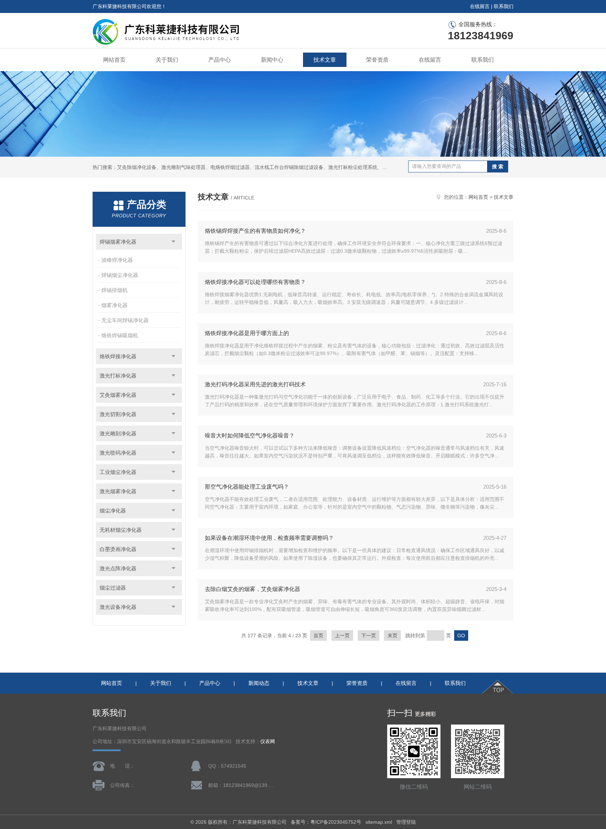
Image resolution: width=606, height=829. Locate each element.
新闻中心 (272, 60)
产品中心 (219, 60)
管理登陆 (406, 822)
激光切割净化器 (118, 414)
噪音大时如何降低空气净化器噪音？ (250, 436)
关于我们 (167, 60)
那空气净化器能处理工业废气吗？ (247, 487)
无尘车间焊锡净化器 (125, 320)
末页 (392, 635)
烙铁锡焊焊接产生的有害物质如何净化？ (255, 231)
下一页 (368, 635)
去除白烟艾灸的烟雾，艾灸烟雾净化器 (252, 589)
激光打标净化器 (118, 376)
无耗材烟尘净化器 (121, 530)
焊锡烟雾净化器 (118, 242)
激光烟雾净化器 (118, 491)
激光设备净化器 (118, 607)
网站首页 (114, 60)
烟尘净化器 (113, 511)
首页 (318, 635)
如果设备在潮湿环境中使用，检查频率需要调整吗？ (269, 538)
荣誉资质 (377, 60)
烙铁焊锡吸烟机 (119, 335)
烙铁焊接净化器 (118, 356)
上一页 (342, 635)
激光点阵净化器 (118, 568)
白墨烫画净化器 (118, 549)
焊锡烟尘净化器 (119, 275)
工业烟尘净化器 (118, 472)
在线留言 (480, 6)
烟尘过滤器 (113, 588)
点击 (173, 242)
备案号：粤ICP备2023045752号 (326, 822)
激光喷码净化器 (118, 453)
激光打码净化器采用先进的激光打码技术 (255, 384)
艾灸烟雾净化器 (118, 395)
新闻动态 (258, 683)
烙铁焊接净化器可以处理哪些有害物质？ (255, 282)
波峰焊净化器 (117, 260)
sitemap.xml (378, 822)
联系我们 (503, 6)
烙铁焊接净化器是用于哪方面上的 (247, 333)
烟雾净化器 (114, 305)
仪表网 (267, 741)
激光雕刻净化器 (118, 433)
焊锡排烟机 (114, 290)
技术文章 (325, 60)
